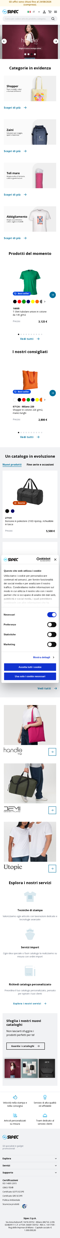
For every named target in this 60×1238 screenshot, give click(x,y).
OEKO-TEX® (8, 1187)
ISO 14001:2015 (10, 1183)
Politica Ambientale (11, 1200)
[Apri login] (44, 12)
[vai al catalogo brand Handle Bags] (52, 752)
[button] (34, 11)
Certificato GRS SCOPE (12, 1196)
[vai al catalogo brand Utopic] (52, 868)
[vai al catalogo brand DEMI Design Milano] (52, 810)
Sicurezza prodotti (11, 1204)
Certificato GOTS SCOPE (13, 1192)
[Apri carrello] (50, 12)
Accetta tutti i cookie (30, 667)
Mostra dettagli (41, 657)
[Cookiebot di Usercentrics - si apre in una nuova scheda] (37, 559)
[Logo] (11, 12)
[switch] (51, 624)
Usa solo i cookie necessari (30, 676)
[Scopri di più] (30, 88)
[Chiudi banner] (55, 559)
